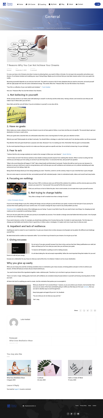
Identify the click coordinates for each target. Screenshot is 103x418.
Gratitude (40, 378)
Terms (76, 405)
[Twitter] (88, 310)
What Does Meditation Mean (21, 341)
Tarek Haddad (46, 87)
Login (98, 4)
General (9, 70)
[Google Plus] (84, 310)
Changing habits (11, 209)
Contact (80, 4)
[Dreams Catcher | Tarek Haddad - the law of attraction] (8, 5)
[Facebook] (80, 310)
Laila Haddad (25, 319)
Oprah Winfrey (67, 154)
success (86, 287)
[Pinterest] (91, 310)
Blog (62, 4)
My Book (53, 4)
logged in (17, 389)
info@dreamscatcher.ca (30, 406)
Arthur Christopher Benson (16, 200)
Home (21, 4)
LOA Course (31, 4)
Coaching (43, 4)
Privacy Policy (83, 405)
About (71, 4)
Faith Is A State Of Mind (75, 378)
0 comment (33, 70)
